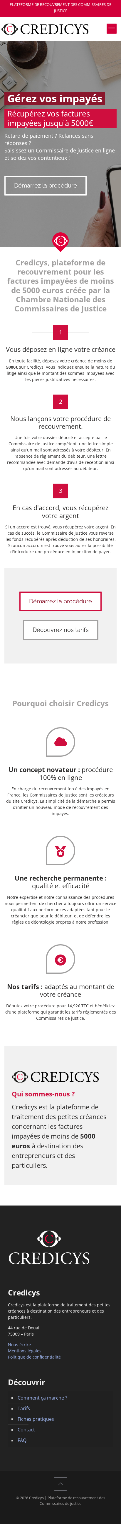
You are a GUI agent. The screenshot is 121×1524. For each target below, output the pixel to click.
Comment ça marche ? (42, 1398)
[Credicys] (60, 28)
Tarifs (24, 1408)
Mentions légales (24, 1351)
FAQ (22, 1440)
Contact (26, 1429)
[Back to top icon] (60, 1484)
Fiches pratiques (36, 1419)
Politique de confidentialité (34, 1357)
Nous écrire (19, 1344)
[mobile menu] (112, 29)
